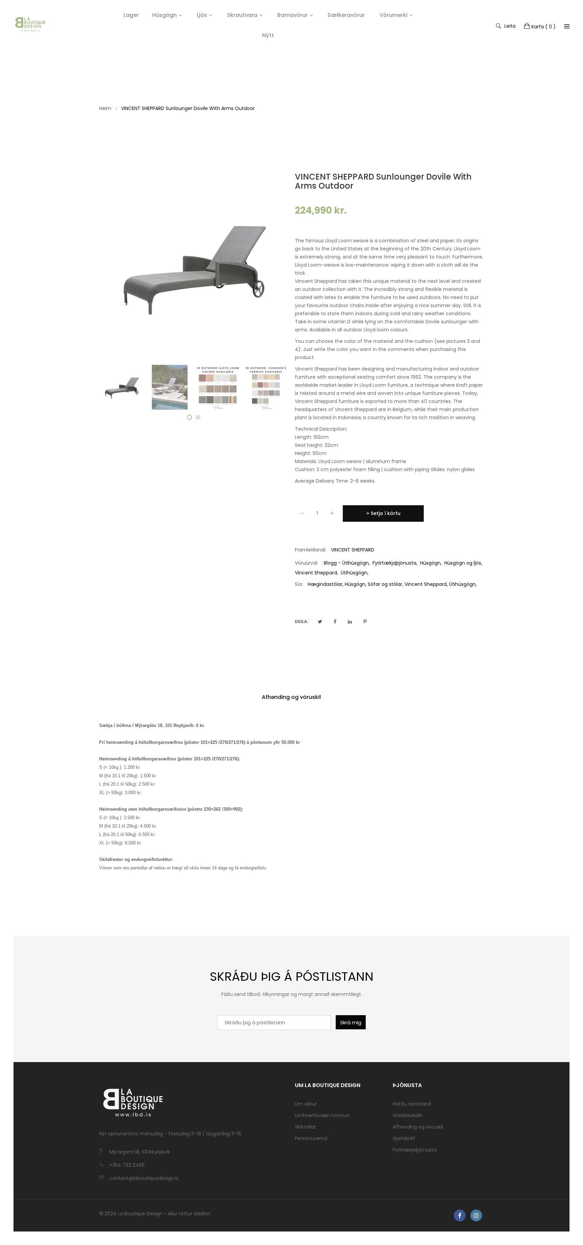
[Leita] (567, 26)
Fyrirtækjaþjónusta (394, 563)
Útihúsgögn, (463, 584)
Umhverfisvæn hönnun (322, 1115)
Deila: (301, 621)
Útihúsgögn (354, 572)
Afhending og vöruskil (291, 697)
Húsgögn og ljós (462, 563)
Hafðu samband (412, 1104)
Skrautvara (242, 15)
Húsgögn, (355, 584)
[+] (332, 514)
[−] (302, 514)
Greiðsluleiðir (407, 1115)
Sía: (299, 584)
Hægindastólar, (325, 584)
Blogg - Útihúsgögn (346, 563)
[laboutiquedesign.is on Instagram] (476, 1215)
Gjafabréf (404, 1138)
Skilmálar (305, 1127)
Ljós (202, 15)
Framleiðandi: (310, 549)
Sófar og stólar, (385, 584)
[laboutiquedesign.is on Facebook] (460, 1215)
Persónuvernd (311, 1138)
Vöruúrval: (306, 563)
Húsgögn (164, 15)
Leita (510, 26)
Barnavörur (292, 15)
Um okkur (306, 1104)
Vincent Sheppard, (426, 584)
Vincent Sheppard (316, 572)
